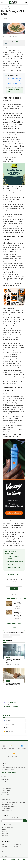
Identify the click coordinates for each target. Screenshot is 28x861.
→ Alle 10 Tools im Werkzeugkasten (11, 706)
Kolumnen (3, 844)
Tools (2, 851)
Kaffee (18, 634)
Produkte (16, 846)
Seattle (15, 129)
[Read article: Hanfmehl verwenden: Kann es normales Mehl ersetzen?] (9, 603)
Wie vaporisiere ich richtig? (7, 804)
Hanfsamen (6, 634)
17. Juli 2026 (18, 608)
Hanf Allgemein (17, 844)
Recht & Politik (4, 792)
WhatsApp (5, 859)
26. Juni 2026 (18, 618)
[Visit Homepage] (13, 2)
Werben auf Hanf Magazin (7, 827)
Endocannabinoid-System (12, 632)
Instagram (9, 623)
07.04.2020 (15, 17)
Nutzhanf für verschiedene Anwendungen (13, 6)
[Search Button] (26, 2)
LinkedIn (14, 627)
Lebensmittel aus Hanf (5, 8)
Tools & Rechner (4, 835)
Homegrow (12, 634)
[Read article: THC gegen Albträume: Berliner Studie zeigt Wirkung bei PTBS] (14, 675)
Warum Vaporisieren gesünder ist (8, 806)
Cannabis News (5, 779)
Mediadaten (3, 829)
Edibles (20, 148)
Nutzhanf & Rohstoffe (6, 788)
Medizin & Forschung (6, 781)
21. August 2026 (16, 664)
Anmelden (14, 588)
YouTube (14, 623)
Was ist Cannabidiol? (5, 808)
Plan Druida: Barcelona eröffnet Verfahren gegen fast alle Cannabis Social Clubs (14, 802)
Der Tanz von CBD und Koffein (14, 81)
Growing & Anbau (5, 783)
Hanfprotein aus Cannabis (14, 567)
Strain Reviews (4, 786)
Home (2, 6)
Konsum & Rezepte (5, 790)
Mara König (9, 664)
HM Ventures (4, 831)
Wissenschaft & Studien (6, 794)
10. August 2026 (16, 686)
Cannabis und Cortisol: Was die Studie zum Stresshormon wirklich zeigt (13, 661)
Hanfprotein (21, 632)
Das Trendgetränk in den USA (14, 78)
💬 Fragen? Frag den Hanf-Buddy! (14, 90)
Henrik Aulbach (7, 17)
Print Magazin (17, 849)
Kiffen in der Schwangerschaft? (8, 810)
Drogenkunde (4, 846)
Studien (7, 657)
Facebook (19, 623)
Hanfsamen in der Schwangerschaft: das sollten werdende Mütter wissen (18, 613)
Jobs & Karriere (4, 833)
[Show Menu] (2, 2)
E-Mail (24, 859)
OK (24, 820)
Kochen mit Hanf (7, 636)
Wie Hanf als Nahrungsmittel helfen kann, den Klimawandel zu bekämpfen (15, 563)
